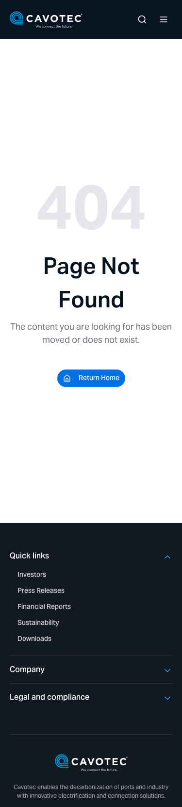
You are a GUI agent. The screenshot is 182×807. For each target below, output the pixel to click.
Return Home (99, 377)
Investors (31, 574)
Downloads (34, 638)
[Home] (46, 19)
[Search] (142, 19)
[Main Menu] (163, 19)
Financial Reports (44, 606)
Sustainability (38, 622)
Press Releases (41, 590)
